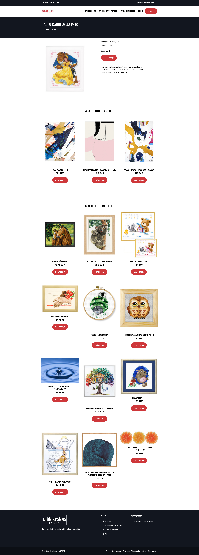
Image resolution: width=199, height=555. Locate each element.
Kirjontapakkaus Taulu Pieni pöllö (139, 335)
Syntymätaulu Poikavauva (60, 481)
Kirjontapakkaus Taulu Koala (99, 261)
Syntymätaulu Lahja (139, 261)
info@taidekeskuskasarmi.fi (146, 3)
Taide (46, 30)
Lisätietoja (109, 58)
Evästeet (126, 551)
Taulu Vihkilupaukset (60, 316)
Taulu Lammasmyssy (99, 335)
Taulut (53, 30)
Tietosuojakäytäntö (139, 551)
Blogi (140, 11)
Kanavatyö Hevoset (60, 261)
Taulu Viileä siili (139, 398)
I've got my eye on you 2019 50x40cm (139, 169)
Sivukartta (152, 551)
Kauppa (151, 11)
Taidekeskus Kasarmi (108, 11)
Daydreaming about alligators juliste (99, 169)
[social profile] (57, 3)
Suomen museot (127, 11)
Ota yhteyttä (116, 551)
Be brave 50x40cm (60, 169)
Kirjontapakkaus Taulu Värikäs (99, 408)
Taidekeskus (90, 11)
